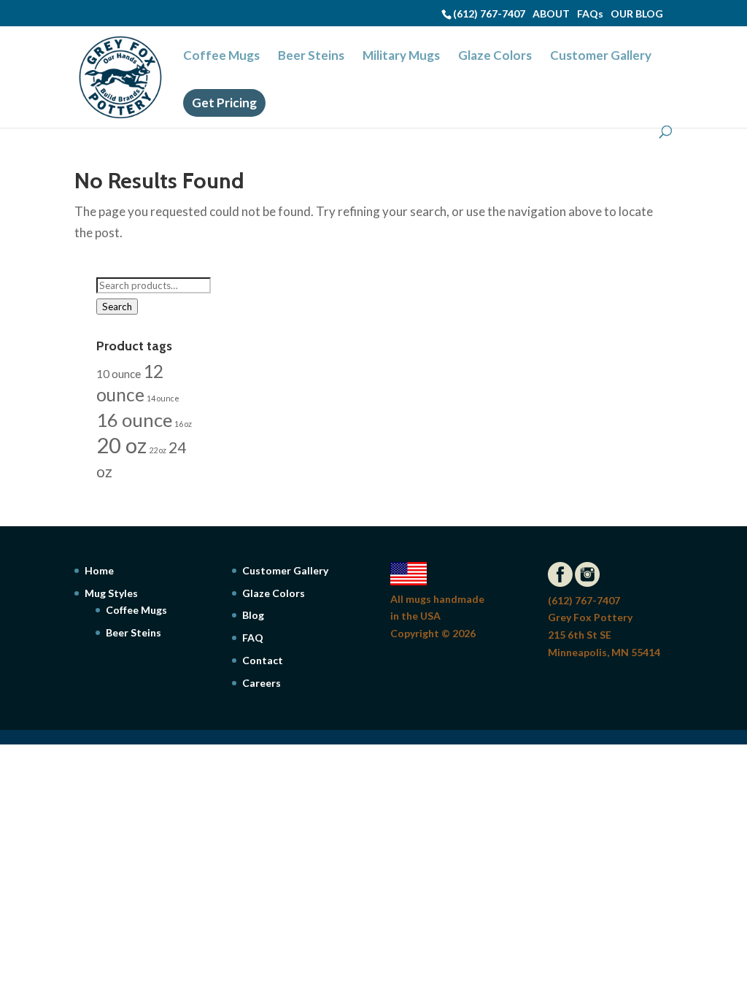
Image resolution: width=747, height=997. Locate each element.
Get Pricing (224, 102)
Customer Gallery (600, 56)
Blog (253, 615)
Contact (262, 660)
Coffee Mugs (221, 56)
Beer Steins (311, 56)
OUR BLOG (637, 13)
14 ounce (163, 398)
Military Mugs (401, 56)
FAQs (590, 13)
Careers (261, 683)
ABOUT (551, 13)
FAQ (252, 637)
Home (99, 570)
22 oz (157, 450)
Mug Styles (111, 593)
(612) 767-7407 (489, 13)
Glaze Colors (495, 56)
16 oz (183, 423)
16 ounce (134, 420)
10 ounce (118, 373)
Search (117, 306)
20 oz (121, 445)
